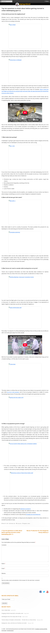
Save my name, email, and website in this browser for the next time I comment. (21, 580)
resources (20, 523)
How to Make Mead (6, 610)
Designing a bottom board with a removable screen (12, 613)
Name (3, 563)
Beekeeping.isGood (22, 4)
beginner (25, 523)
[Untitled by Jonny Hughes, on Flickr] (25, 317)
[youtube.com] (47, 592)
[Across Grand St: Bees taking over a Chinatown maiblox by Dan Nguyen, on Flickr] (25, 453)
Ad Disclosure (10, 630)
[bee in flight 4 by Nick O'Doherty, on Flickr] (25, 36)
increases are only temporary (33, 514)
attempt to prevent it (25, 509)
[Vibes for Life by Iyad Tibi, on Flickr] (25, 242)
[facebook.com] (41, 592)
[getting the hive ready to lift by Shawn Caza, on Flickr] (25, 409)
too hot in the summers (13, 392)
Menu (47, 1)
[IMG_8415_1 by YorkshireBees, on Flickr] (25, 212)
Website (4, 573)
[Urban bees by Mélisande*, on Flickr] (25, 375)
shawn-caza (12, 523)
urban (29, 523)
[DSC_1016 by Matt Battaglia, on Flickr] (25, 157)
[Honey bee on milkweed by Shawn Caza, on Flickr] (25, 71)
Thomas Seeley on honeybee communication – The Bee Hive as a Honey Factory (19, 619)
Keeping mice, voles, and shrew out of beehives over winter (14, 623)
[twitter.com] (44, 592)
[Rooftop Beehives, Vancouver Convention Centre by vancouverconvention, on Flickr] (25, 287)
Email (3, 568)
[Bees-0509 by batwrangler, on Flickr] (26, 483)
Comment (4, 545)
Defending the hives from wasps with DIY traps (11, 616)
